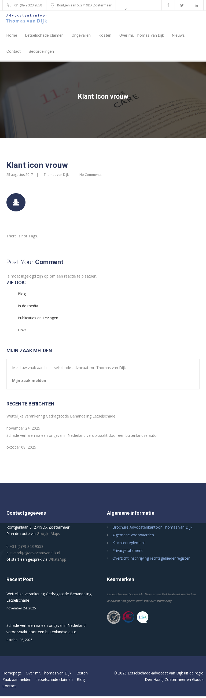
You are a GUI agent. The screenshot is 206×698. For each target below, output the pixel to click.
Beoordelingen (41, 51)
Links (22, 329)
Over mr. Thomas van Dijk (141, 35)
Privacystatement (127, 550)
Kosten (105, 35)
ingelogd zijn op (35, 276)
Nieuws (178, 35)
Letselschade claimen (44, 35)
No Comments (90, 174)
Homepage (12, 673)
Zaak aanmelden (16, 679)
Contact (13, 51)
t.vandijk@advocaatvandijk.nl (35, 552)
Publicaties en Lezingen (38, 317)
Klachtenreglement (128, 542)
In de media (28, 305)
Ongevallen (81, 35)
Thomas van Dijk (56, 174)
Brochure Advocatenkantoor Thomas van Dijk (152, 527)
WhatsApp (57, 559)
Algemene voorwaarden (133, 534)
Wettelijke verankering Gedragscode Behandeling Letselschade (60, 416)
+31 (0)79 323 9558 (26, 546)
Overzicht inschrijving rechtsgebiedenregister (151, 558)
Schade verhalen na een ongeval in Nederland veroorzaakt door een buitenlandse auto (81, 435)
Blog (22, 293)
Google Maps (48, 533)
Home (11, 35)
